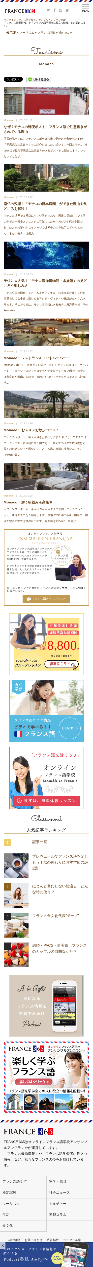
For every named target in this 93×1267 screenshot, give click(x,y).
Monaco (64, 32)
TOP (13, 32)
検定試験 (9, 1192)
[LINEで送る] (38, 79)
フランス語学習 (14, 1181)
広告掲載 (53, 1240)
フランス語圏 (46, 32)
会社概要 (14, 1240)
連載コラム (57, 1215)
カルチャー (57, 1204)
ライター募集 (72, 1240)
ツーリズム (26, 32)
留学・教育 (57, 1181)
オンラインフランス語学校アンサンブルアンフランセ (33, 19)
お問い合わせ (33, 1240)
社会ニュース (59, 1192)
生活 (5, 1215)
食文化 (7, 1226)
